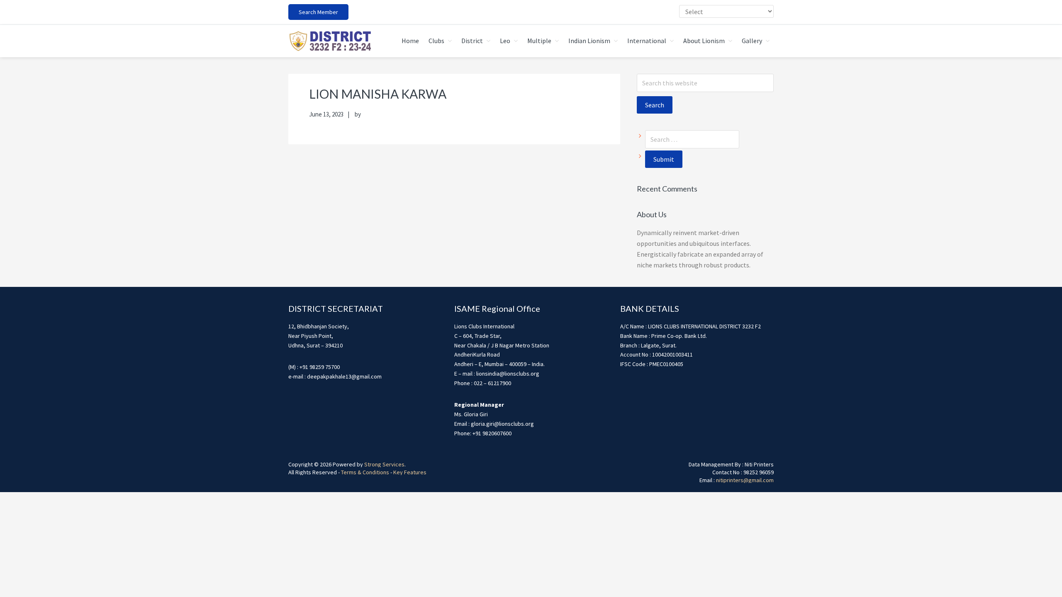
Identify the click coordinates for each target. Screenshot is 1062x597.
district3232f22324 (329, 41)
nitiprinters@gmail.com (745, 480)
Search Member (318, 12)
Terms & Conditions (365, 472)
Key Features (409, 472)
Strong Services (384, 464)
